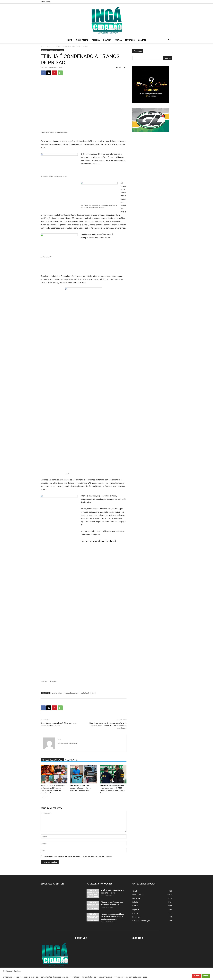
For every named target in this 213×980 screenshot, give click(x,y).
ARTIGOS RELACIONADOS (52, 760)
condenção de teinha (71, 693)
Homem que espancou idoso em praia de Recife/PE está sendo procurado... (112, 916)
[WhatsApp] (60, 72)
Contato (142, 40)
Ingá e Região (81, 40)
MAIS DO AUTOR (71, 760)
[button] (169, 40)
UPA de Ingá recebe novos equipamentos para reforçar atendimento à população (80, 788)
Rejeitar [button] (196, 976)
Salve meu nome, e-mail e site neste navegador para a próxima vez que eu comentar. (77, 856)
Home (69, 40)
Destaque (50, 47)
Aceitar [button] (205, 976)
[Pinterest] (54, 72)
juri (93, 693)
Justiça (118, 40)
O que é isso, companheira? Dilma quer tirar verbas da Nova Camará (58, 724)
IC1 (45, 67)
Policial (96, 40)
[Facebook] (43, 72)
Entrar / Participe (46, 2)
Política (107, 40)
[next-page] (46, 797)
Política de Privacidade (82, 977)
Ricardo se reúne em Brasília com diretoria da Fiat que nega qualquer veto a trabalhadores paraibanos (107, 725)
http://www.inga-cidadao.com (67, 743)
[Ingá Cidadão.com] (106, 20)
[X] (48, 72)
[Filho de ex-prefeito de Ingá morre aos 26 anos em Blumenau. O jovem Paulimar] (93, 905)
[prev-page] (42, 797)
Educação (130, 40)
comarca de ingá (57, 693)
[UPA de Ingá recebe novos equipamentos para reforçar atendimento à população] (83, 774)
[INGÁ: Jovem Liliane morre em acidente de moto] (93, 893)
